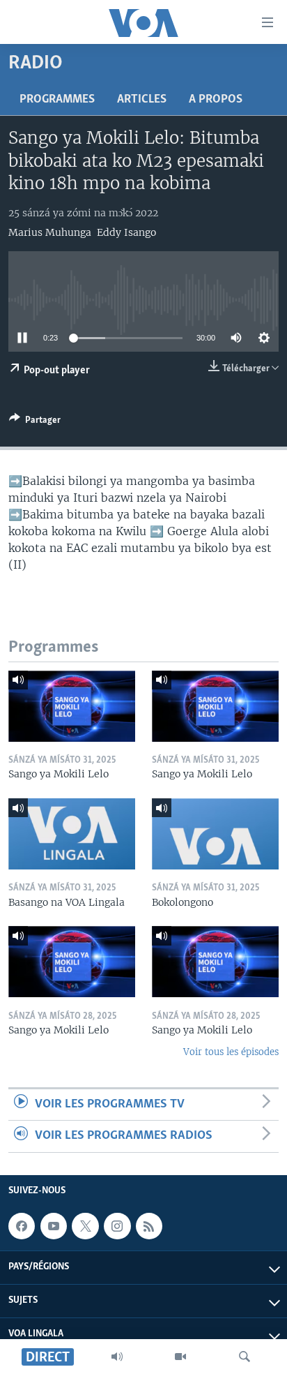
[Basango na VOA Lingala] (71, 833)
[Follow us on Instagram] (117, 1226)
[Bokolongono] (215, 833)
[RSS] (149, 1226)
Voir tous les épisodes (231, 1052)
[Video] (180, 1356)
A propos (215, 100)
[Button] (35, 422)
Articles (141, 100)
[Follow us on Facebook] (21, 1226)
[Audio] (117, 1356)
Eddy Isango (126, 232)
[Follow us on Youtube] (53, 1226)
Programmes (57, 100)
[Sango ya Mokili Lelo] (71, 706)
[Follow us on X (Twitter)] (85, 1226)
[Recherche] (244, 1356)
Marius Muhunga (49, 232)
